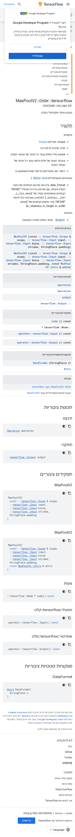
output (66, 297)
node (54, 321)
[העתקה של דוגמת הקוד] (69, 426)
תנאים (69, 813)
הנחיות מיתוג (65, 795)
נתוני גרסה (67, 783)
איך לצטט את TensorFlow (58, 800)
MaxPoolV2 (20, 236)
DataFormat (40, 363)
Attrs (36, 178)
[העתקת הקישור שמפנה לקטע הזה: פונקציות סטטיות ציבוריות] (20, 666)
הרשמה (26, 820)
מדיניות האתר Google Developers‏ (54, 719)
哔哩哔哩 (67, 763)
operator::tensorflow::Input (38, 333)
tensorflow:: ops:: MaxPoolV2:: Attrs (51, 386)
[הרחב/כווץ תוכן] (67, 93)
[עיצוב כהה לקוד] (64, 426)
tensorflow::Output (53, 303)
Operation (64, 291)
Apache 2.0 (27, 716)
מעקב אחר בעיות (63, 778)
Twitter (68, 757)
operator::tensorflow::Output (37, 342)
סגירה (37, 47)
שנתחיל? (37, 56)
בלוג (70, 746)
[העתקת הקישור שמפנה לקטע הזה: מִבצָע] (58, 418)
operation (64, 285)
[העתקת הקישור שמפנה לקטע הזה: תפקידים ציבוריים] (35, 475)
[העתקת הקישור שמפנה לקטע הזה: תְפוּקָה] (57, 445)
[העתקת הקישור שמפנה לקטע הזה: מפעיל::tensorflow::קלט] (30, 610)
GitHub (68, 752)
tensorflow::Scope (55, 236)
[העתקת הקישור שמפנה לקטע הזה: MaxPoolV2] (50, 485)
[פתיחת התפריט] (68, 4)
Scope (43, 141)
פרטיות (58, 813)
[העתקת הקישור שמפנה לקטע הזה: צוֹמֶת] (59, 584)
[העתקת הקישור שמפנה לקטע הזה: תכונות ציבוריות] (39, 408)
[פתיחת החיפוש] (19, 4)
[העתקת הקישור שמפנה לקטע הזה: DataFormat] (48, 677)
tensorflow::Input (44, 240)
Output (60, 220)
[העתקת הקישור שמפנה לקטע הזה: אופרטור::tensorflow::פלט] (27, 637)
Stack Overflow (63, 789)
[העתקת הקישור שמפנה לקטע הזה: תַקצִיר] (56, 126)
